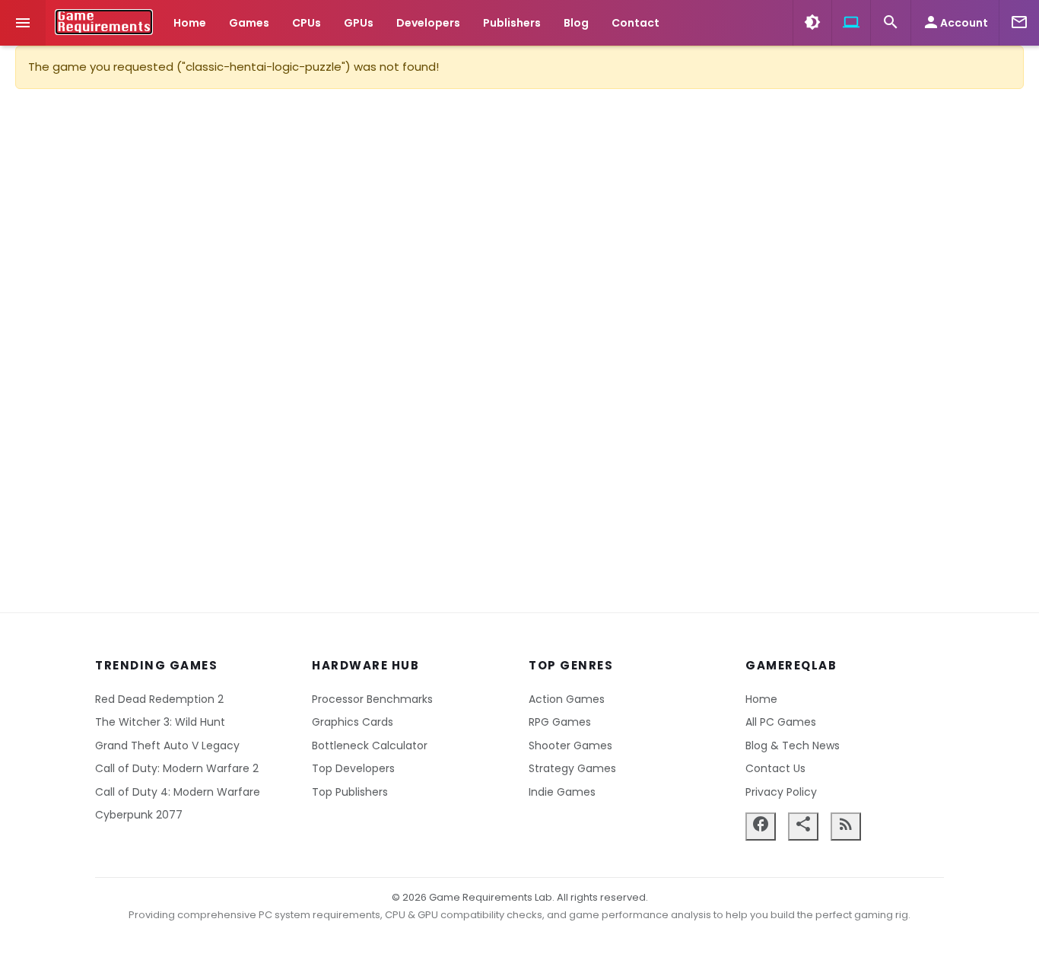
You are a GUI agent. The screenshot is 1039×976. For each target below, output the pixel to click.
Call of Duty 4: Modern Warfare (177, 792)
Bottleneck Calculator (369, 745)
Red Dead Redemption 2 (159, 699)
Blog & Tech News (792, 745)
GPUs (358, 22)
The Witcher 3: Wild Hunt (160, 722)
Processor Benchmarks (372, 699)
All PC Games (780, 722)
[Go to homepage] (103, 22)
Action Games (567, 699)
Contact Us (775, 768)
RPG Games (560, 722)
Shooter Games (570, 745)
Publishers (512, 22)
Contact (635, 22)
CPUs (306, 22)
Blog (576, 22)
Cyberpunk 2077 (139, 814)
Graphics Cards (352, 722)
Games (249, 22)
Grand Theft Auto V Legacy (167, 745)
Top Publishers (350, 792)
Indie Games (562, 792)
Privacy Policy (781, 792)
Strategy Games (572, 768)
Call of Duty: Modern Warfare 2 (177, 768)
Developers (428, 22)
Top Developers (353, 768)
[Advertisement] (519, 350)
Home (189, 22)
